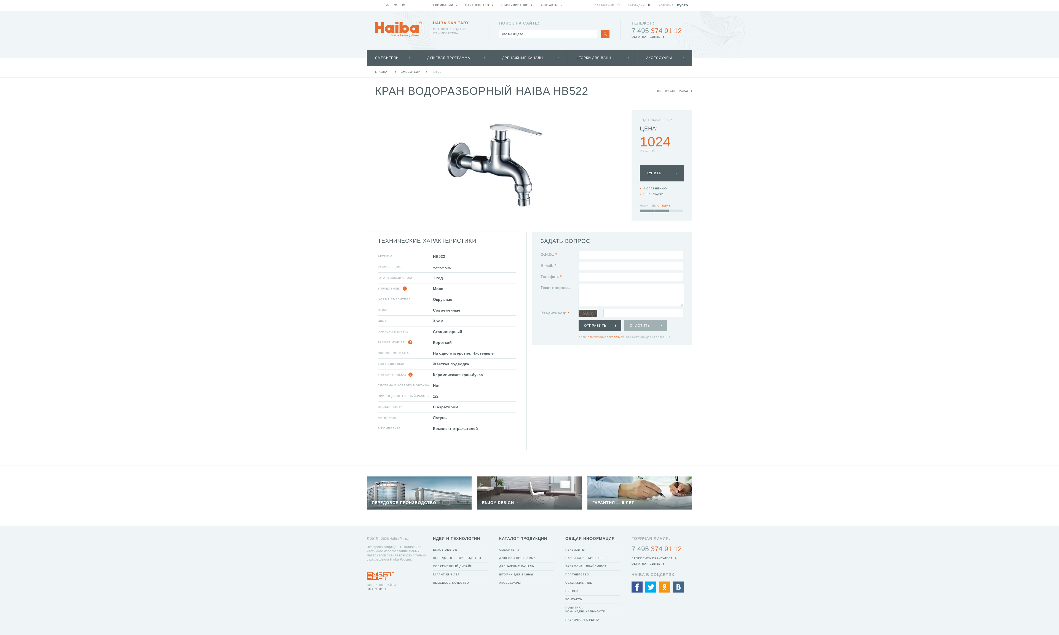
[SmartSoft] (380, 574)
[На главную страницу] (398, 29)
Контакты (574, 599)
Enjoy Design (445, 549)
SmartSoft (376, 589)
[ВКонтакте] (678, 587)
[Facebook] (637, 587)
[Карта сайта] (403, 5)
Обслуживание (578, 582)
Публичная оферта (582, 619)
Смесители (387, 58)
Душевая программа (448, 58)
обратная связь (646, 36)
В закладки (653, 193)
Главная (382, 71)
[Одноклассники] (664, 587)
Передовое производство (457, 557)
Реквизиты (575, 549)
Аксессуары (659, 58)
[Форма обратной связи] (395, 5)
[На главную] (387, 5)
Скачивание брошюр (584, 557)
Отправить (595, 326)
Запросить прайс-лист (585, 566)
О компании (442, 5)
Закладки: (637, 5)
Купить (654, 173)
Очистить (640, 326)
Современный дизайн (452, 566)
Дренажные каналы (523, 58)
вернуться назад (672, 90)
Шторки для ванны (595, 58)
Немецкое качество (451, 582)
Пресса (572, 591)
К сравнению (655, 188)
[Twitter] (650, 587)
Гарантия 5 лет (446, 574)
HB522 (437, 71)
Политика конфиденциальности (585, 609)
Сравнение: (605, 5)
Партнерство (577, 574)
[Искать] (605, 34)
